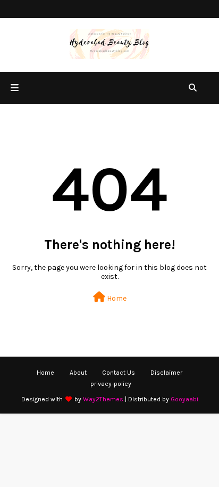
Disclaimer (166, 372)
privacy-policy (110, 383)
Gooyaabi (184, 399)
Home (116, 298)
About (78, 372)
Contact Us (118, 372)
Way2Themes (103, 399)
